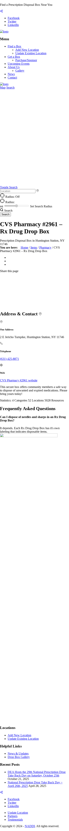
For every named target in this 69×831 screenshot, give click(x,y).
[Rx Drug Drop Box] (4, 31)
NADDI (30, 826)
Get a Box (14, 56)
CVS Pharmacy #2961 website (18, 380)
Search (10, 87)
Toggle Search (8, 187)
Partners (12, 816)
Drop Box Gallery (19, 757)
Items (33, 247)
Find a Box (14, 46)
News (11, 74)
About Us (14, 67)
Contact (12, 77)
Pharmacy (45, 247)
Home (24, 247)
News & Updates (18, 753)
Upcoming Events (19, 63)
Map (3, 87)
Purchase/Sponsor (26, 60)
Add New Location (27, 49)
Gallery (19, 70)
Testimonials (15, 819)
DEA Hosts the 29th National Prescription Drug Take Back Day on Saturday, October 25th (37, 773)
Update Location (18, 812)
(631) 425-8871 (9, 358)
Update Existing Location (30, 53)
